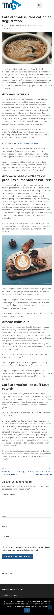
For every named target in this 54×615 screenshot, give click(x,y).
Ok (27, 610)
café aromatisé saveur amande (27, 143)
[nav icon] (47, 5)
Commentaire (8, 494)
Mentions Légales (9, 595)
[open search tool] (39, 5)
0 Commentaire (10, 29)
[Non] (50, 607)
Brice (5, 26)
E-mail (5, 526)
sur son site (17, 316)
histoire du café (31, 412)
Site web (5, 537)
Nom (4, 516)
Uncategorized (35, 26)
